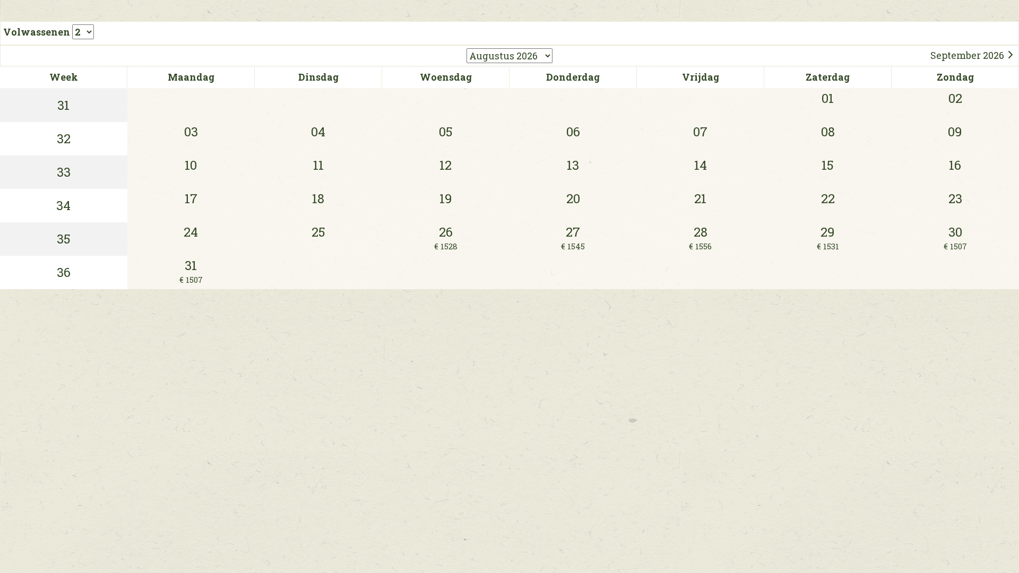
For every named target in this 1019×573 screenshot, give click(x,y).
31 (191, 271)
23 (955, 198)
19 (445, 198)
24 (191, 231)
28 (700, 237)
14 (700, 165)
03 (191, 131)
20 (573, 198)
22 (828, 198)
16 (955, 165)
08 (828, 131)
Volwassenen (37, 31)
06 (573, 131)
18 (318, 198)
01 (828, 98)
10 (191, 165)
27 (573, 237)
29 (828, 237)
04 (318, 131)
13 (573, 165)
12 (445, 165)
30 (955, 237)
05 (446, 131)
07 (700, 131)
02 (955, 98)
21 (700, 198)
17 (191, 198)
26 (445, 237)
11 (318, 165)
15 (828, 165)
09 (955, 131)
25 (318, 231)
